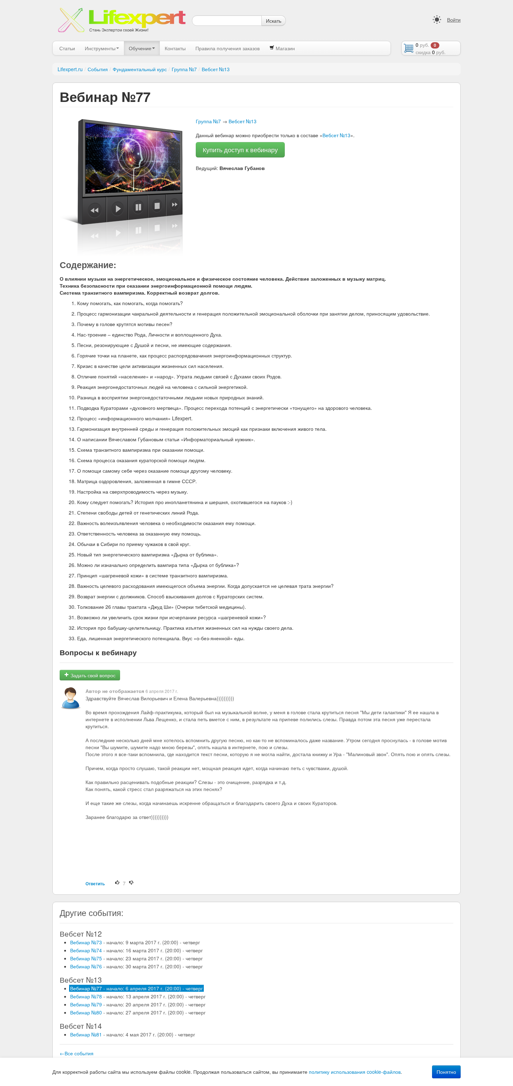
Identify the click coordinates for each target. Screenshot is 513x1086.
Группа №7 (184, 69)
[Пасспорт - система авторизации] (437, 19)
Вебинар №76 (136, 966)
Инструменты (100, 48)
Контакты (175, 48)
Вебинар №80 (138, 1012)
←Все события (77, 1053)
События (98, 69)
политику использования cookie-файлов (355, 1071)
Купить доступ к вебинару (240, 149)
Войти (454, 19)
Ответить (95, 884)
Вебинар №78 (138, 996)
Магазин (284, 48)
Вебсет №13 (216, 69)
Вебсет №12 (81, 933)
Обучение (140, 48)
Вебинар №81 (132, 1034)
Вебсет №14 (81, 1025)
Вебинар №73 (135, 942)
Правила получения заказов (227, 48)
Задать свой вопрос (92, 675)
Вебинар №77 (136, 988)
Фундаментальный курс (140, 69)
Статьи (67, 48)
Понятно (446, 1071)
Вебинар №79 (138, 1004)
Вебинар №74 (136, 950)
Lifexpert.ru (70, 69)
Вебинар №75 (136, 958)
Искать (273, 20)
